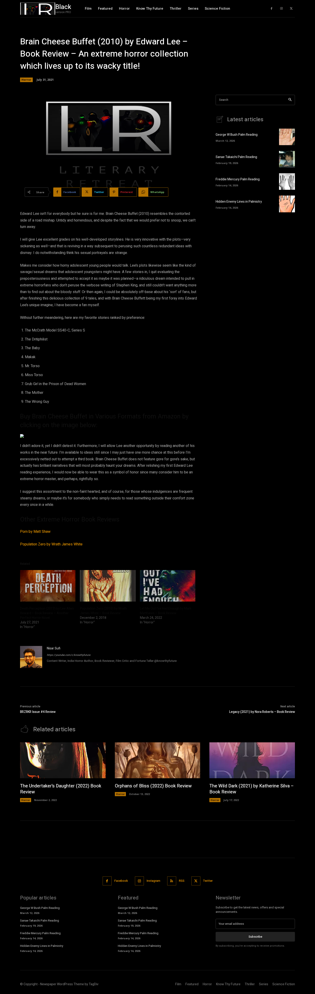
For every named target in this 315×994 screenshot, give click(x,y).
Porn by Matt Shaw (35, 531)
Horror (26, 80)
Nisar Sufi (53, 648)
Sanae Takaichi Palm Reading (236, 157)
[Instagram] (281, 8)
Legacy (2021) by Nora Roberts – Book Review (262, 711)
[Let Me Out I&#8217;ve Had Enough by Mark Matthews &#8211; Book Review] (167, 586)
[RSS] (171, 880)
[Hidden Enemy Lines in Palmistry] (287, 204)
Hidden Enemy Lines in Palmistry (239, 201)
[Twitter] (291, 8)
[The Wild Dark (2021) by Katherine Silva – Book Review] (252, 760)
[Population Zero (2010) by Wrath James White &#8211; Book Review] (107, 586)
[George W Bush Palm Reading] (287, 137)
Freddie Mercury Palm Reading (238, 179)
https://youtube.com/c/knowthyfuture (68, 655)
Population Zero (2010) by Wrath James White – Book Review (103, 611)
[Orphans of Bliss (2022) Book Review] (157, 760)
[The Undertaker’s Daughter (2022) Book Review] (63, 760)
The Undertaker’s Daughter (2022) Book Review (60, 789)
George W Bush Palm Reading (237, 134)
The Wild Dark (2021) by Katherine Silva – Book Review (251, 789)
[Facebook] (271, 8)
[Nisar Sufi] (31, 657)
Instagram (153, 881)
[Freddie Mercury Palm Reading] (287, 181)
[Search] (290, 100)
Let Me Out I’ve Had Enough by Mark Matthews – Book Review (165, 611)
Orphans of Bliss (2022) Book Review (153, 786)
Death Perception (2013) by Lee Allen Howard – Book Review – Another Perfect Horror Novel (47, 613)
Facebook (121, 881)
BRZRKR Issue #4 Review (38, 711)
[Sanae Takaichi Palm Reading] (287, 159)
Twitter (208, 881)
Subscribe (255, 936)
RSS (181, 881)
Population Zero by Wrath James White (51, 544)
